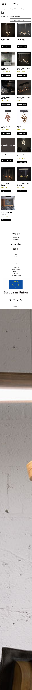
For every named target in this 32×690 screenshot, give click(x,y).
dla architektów (16, 260)
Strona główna (4, 9)
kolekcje (16, 258)
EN (10, 4)
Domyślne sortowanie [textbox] (17, 20)
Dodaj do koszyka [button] (7, 161)
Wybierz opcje (6, 47)
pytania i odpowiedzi (16, 269)
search (17, 4)
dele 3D (17, 267)
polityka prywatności (16, 275)
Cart (14, 4)
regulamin (16, 273)
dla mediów (16, 262)
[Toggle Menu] (28, 4)
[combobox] (20, 20)
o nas (16, 254)
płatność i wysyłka (16, 271)
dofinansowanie (16, 277)
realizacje (16, 256)
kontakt (16, 263)
